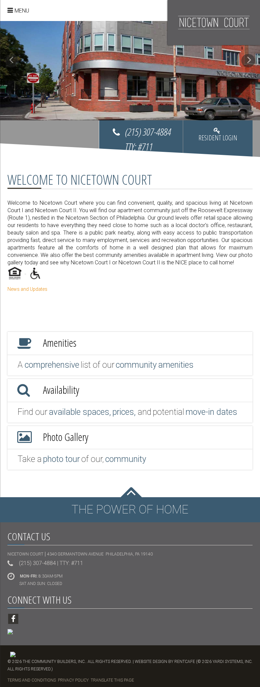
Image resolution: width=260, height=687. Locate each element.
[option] (130, 70)
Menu (22, 10)
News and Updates (27, 289)
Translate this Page (112, 680)
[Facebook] (13, 619)
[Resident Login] (218, 140)
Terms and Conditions (31, 680)
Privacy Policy (73, 680)
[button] (12, 60)
